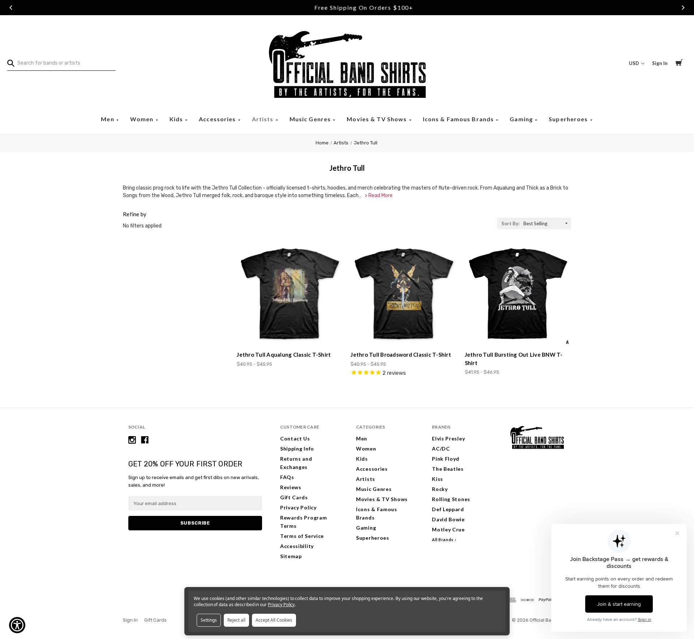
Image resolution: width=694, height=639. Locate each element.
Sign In (660, 63)
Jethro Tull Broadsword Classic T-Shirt (401, 354)
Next (683, 7)
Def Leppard (448, 509)
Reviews (290, 487)
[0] (679, 63)
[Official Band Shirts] (347, 63)
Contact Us (295, 438)
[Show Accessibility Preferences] (17, 625)
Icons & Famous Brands (459, 119)
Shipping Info (297, 448)
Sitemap (291, 556)
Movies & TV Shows (377, 119)
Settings (209, 620)
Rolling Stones (451, 499)
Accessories (218, 119)
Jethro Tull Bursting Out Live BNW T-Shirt (514, 358)
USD (634, 63)
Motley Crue (448, 529)
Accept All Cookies (274, 620)
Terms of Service (302, 536)
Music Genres (311, 119)
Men (108, 119)
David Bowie (448, 519)
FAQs (287, 477)
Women (142, 119)
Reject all (236, 620)
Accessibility (297, 546)
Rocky (440, 489)
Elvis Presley (448, 438)
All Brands (443, 539)
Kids (177, 119)
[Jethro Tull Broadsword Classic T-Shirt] (404, 293)
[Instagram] (132, 440)
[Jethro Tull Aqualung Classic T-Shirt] (290, 293)
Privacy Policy (298, 507)
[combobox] (61, 63)
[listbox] (546, 223)
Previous (10, 7)
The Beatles (448, 469)
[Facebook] (145, 440)
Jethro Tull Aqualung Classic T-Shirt (284, 354)
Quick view (290, 332)
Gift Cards (294, 497)
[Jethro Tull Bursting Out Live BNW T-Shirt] (518, 293)
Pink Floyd (445, 459)
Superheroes (569, 119)
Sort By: (510, 223)
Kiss (437, 479)
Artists (263, 119)
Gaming (522, 119)
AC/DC (441, 448)
